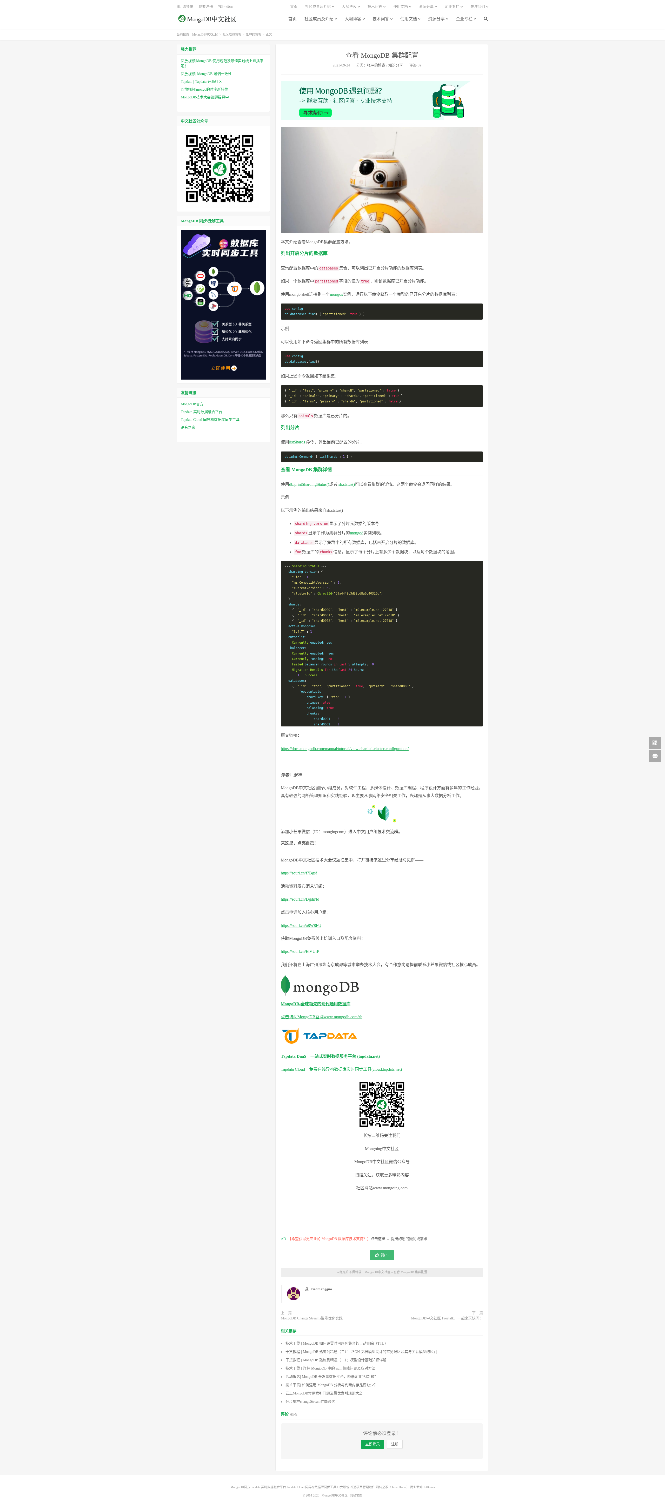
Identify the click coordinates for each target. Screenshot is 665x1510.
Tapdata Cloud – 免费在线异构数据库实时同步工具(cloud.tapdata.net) (341, 1069)
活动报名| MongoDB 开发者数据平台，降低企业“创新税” (330, 1377)
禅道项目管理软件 (362, 1487)
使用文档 (408, 19)
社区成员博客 (232, 34)
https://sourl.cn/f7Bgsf (299, 873)
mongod (356, 533)
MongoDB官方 (192, 404)
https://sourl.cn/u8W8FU (301, 925)
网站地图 (356, 1495)
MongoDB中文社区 (208, 21)
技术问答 (381, 19)
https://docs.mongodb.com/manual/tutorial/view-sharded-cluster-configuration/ (345, 748)
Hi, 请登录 (185, 7)
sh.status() (346, 484)
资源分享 (436, 19)
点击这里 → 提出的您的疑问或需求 (399, 1239)
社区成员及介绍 (319, 19)
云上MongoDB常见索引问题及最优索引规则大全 (324, 1393)
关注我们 (477, 7)
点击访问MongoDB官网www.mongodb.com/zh (321, 1017)
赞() (385, 1255)
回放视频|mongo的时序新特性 (204, 89)
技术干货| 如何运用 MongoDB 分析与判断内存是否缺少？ (331, 1385)
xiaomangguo (321, 1289)
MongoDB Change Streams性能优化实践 (312, 1318)
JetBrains (429, 1487)
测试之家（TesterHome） (392, 1487)
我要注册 (205, 7)
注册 (394, 1444)
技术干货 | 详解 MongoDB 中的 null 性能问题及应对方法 (330, 1368)
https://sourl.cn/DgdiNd (300, 899)
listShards (297, 442)
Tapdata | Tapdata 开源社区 (201, 82)
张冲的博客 (253, 34)
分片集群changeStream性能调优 (310, 1402)
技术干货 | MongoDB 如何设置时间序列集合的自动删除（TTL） (336, 1343)
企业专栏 (464, 19)
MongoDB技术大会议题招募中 (205, 97)
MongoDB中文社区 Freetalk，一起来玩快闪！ (447, 1318)
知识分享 (395, 65)
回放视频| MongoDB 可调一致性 (206, 74)
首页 (292, 19)
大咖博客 (353, 19)
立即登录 (372, 1444)
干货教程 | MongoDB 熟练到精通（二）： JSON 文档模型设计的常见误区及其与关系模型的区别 (361, 1352)
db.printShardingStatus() (309, 484)
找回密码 (225, 7)
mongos (336, 294)
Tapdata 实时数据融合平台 (201, 412)
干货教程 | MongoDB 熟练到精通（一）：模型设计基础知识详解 (336, 1360)
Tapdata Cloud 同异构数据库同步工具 (210, 420)
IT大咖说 (343, 1487)
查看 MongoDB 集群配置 (381, 55)
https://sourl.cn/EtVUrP (300, 951)
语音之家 (188, 427)
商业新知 (416, 1487)
